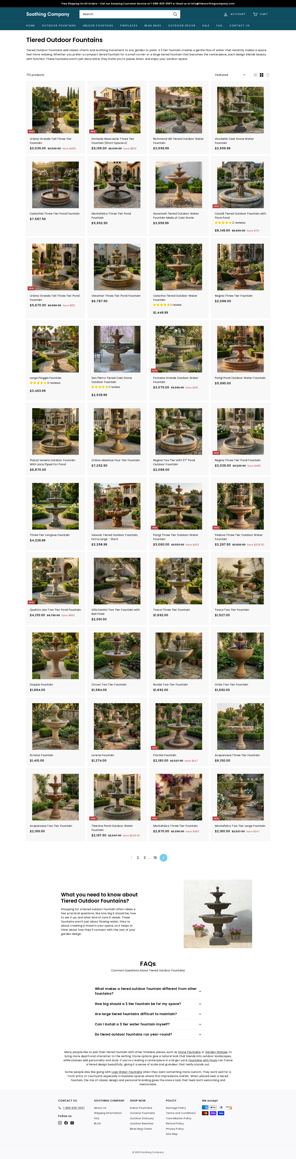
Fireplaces (129, 25)
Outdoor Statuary (142, 1118)
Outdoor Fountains (59, 25)
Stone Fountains (189, 1052)
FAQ (219, 25)
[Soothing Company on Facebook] (66, 1123)
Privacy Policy (175, 1129)
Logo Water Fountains (127, 1072)
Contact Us (240, 25)
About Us (100, 1108)
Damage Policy (176, 1108)
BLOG (97, 1123)
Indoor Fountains (98, 25)
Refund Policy (175, 1123)
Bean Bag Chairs (141, 1129)
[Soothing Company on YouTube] (72, 1123)
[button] (223, 223)
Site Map (172, 1134)
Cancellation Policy (179, 1118)
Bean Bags (153, 25)
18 (155, 857)
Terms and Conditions (181, 1113)
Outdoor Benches (141, 1123)
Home (30, 25)
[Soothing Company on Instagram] (60, 1123)
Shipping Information (108, 1113)
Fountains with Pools (202, 1060)
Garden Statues (216, 1052)
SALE (205, 25)
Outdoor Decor (182, 25)
